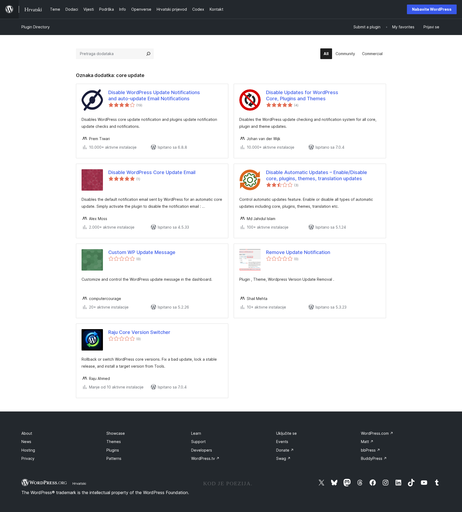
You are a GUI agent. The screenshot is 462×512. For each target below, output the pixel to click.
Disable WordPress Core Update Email (151, 172)
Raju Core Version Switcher (139, 332)
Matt (367, 441)
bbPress (370, 450)
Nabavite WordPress (432, 9)
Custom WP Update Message (141, 252)
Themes (113, 441)
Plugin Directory (35, 27)
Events (282, 441)
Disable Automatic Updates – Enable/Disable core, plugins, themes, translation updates (316, 175)
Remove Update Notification (298, 252)
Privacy (27, 458)
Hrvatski (79, 483)
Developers (201, 450)
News (26, 441)
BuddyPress (374, 458)
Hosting (28, 450)
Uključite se (286, 433)
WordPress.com (377, 433)
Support (198, 441)
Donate (285, 450)
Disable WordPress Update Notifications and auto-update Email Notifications (154, 95)
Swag (283, 458)
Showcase (115, 433)
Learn (196, 433)
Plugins (112, 450)
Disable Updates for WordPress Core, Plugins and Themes (302, 95)
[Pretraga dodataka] (148, 53)
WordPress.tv (205, 458)
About (26, 433)
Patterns (113, 458)
